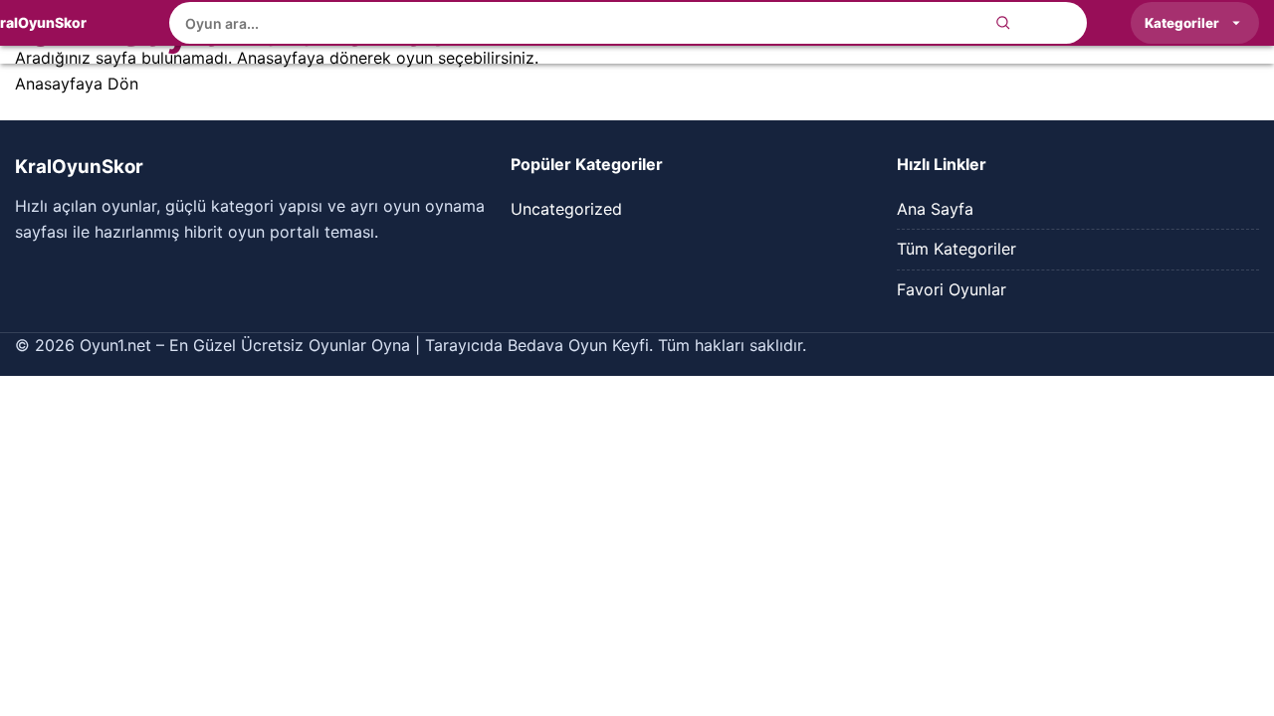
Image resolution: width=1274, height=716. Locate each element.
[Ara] (1003, 23)
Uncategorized (566, 209)
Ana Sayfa (935, 209)
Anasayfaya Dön (76, 83)
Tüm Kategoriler (956, 249)
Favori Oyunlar (951, 289)
